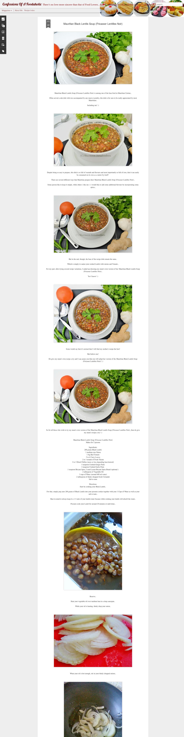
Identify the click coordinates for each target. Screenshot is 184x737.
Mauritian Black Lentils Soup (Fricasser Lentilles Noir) (93, 23)
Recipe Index (29, 10)
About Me (19, 10)
